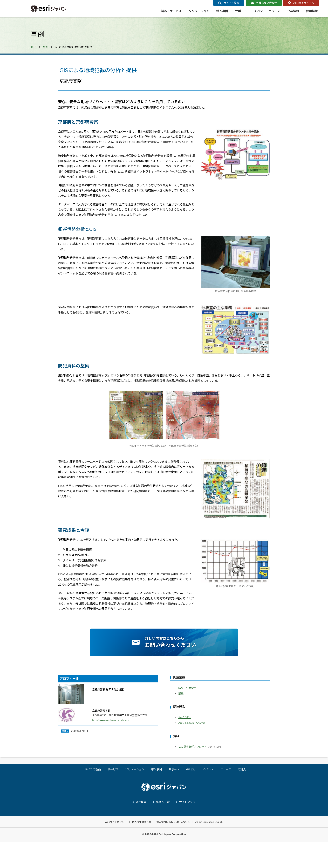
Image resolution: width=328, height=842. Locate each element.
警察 (180, 693)
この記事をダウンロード (192, 746)
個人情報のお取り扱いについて (173, 821)
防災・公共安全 (187, 688)
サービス (112, 769)
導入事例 (156, 769)
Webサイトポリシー (116, 821)
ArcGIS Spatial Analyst (191, 722)
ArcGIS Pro (184, 717)
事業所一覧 (162, 802)
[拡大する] (265, 133)
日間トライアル (303, 2)
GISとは (191, 769)
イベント (208, 769)
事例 (45, 47)
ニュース (225, 769)
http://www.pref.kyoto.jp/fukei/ (110, 719)
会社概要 (140, 802)
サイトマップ (187, 802)
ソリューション (134, 769)
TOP (33, 47)
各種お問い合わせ (266, 2)
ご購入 (242, 769)
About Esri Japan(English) (209, 821)
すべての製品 (93, 769)
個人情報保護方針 (141, 821)
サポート (174, 769)
